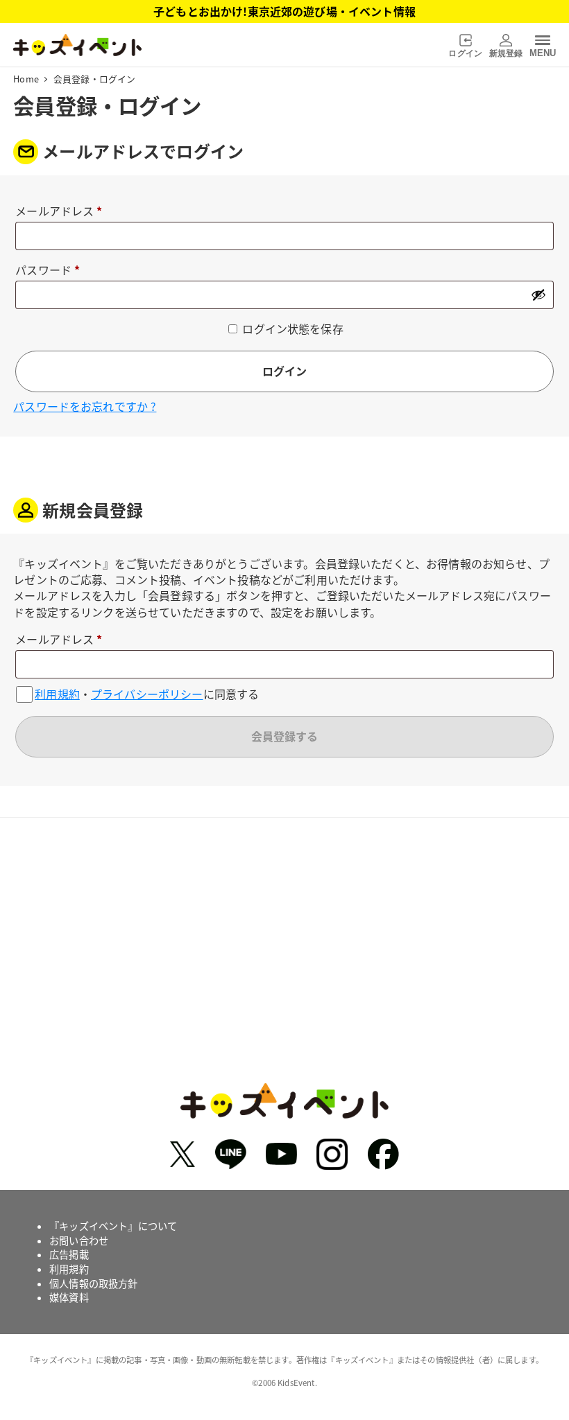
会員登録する (284, 736)
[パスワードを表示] (538, 294)
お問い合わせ (78, 1240)
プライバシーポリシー (147, 694)
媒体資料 (69, 1297)
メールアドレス (64, 212)
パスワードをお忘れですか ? (84, 406)
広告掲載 (69, 1254)
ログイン (284, 370)
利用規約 (57, 694)
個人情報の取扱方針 (93, 1283)
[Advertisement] (284, 966)
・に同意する (147, 694)
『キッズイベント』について (113, 1226)
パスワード (52, 271)
